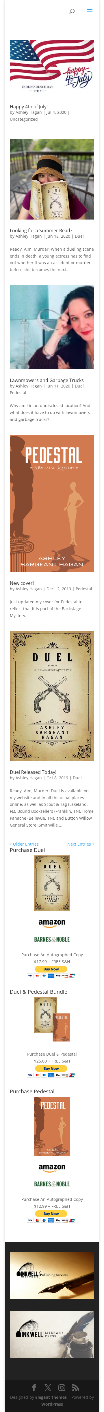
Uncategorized (24, 119)
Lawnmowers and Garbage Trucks (47, 380)
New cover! (22, 583)
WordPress (52, 1404)
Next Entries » (80, 844)
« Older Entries (24, 844)
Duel (79, 236)
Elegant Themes (51, 1397)
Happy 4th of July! (29, 106)
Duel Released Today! (33, 772)
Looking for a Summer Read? (41, 230)
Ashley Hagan (29, 112)
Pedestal (18, 392)
